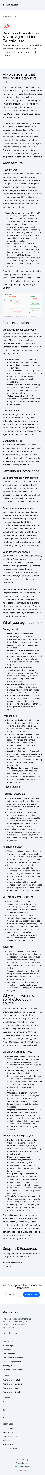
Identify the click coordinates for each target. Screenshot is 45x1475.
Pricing (6, 1402)
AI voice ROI (8, 1444)
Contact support (9, 1266)
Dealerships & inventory (13, 1358)
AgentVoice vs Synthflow (13, 1384)
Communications (10, 1448)
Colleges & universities (12, 1370)
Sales (5, 1414)
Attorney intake (9, 1366)
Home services (9, 1354)
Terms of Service (23, 1463)
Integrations (7, 17)
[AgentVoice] (10, 5)
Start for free (31, 1294)
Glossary (6, 1440)
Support (6, 1418)
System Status (23, 1467)
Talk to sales (13, 1294)
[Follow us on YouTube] (16, 1333)
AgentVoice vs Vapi (11, 1388)
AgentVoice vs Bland (11, 1392)
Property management (12, 1362)
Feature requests (10, 1436)
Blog (4, 1410)
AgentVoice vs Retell (11, 1380)
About (5, 1406)
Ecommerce (7, 1350)
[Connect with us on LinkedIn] (10, 1333)
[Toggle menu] (40, 5)
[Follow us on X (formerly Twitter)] (4, 1333)
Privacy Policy (22, 1459)
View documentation (11, 1262)
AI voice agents (9, 1346)
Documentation (9, 1428)
